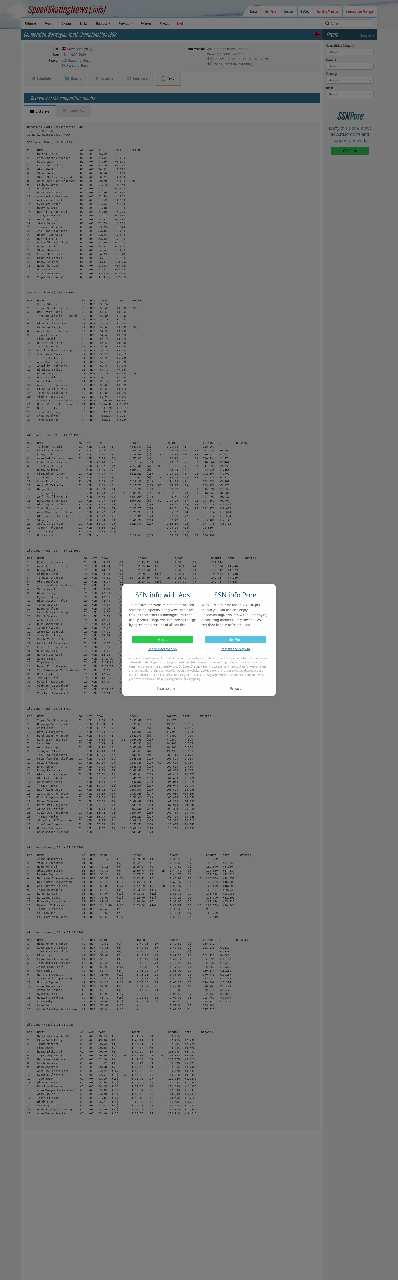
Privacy (235, 688)
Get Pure (235, 639)
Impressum (166, 688)
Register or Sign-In (235, 649)
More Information (162, 649)
